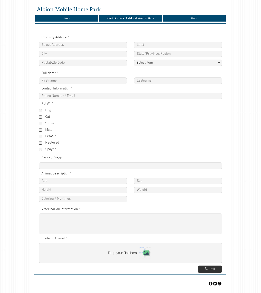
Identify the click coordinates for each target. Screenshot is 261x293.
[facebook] (210, 283)
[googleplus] (219, 283)
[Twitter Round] (215, 283)
